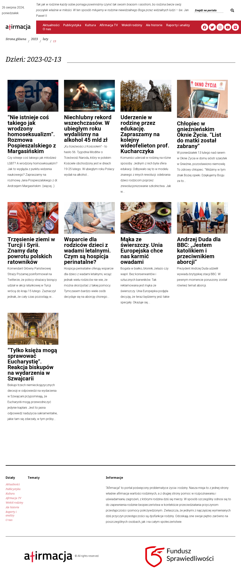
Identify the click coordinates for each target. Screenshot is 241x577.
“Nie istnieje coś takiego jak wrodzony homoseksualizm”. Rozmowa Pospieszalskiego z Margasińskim (32, 134)
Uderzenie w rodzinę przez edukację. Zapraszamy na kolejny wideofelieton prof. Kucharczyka (144, 134)
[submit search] (231, 10)
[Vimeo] (235, 27)
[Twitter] (212, 27)
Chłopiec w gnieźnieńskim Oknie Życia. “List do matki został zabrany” (199, 134)
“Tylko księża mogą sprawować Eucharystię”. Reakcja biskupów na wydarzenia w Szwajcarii (32, 364)
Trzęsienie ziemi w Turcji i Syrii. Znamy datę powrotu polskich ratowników (31, 250)
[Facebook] (204, 27)
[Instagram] (220, 27)
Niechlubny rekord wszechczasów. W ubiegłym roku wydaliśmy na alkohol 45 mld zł (87, 128)
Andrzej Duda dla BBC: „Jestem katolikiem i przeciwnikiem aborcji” (199, 250)
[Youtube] (227, 27)
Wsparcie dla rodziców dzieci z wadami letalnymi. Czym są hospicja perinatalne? (87, 250)
